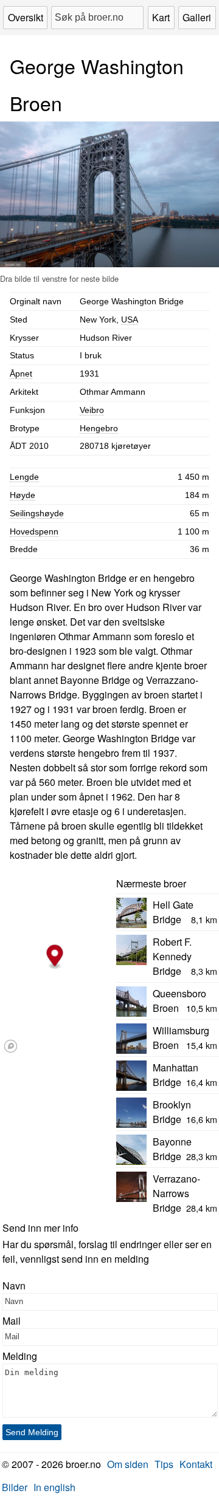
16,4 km (201, 1082)
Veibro (92, 410)
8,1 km (204, 919)
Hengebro (99, 428)
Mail (11, 1321)
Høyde (22, 495)
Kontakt (195, 1464)
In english (54, 1487)
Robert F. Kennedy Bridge (172, 956)
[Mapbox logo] (11, 1046)
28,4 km (201, 1207)
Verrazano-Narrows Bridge (176, 1193)
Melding (19, 1356)
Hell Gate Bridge (173, 912)
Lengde (24, 477)
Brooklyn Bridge (172, 1112)
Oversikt (25, 17)
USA (129, 319)
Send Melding (31, 1432)
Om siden (127, 1464)
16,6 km (201, 1119)
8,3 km (204, 971)
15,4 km (201, 1045)
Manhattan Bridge (175, 1074)
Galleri (196, 17)
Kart (161, 17)
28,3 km (201, 1156)
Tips (164, 1464)
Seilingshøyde (37, 513)
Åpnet (21, 373)
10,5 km (201, 1008)
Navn (14, 1285)
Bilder (14, 1487)
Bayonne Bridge (172, 1149)
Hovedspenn (34, 531)
